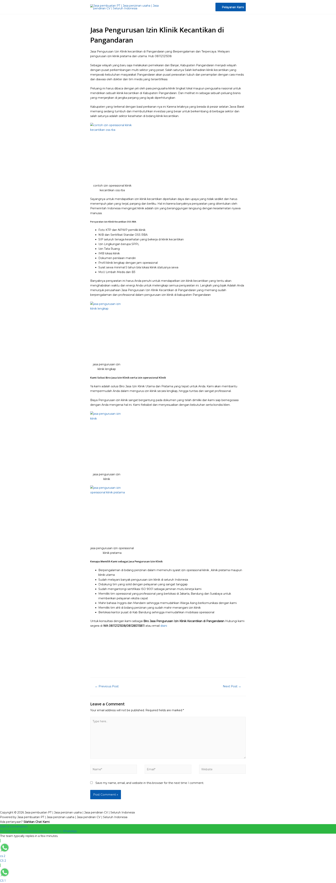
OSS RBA (131, 222)
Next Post (232, 686)
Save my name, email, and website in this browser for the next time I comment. (149, 783)
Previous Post (107, 686)
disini (163, 625)
